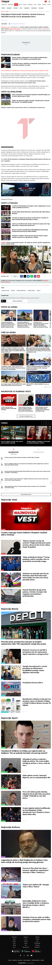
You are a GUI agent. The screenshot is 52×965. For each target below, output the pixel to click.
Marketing (14, 960)
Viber (2, 282)
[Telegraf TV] (31, 955)
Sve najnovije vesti (26, 494)
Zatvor (38, 290)
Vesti (2, 11)
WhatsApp (45, 280)
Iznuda (13, 290)
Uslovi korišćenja (45, 285)
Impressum (20, 960)
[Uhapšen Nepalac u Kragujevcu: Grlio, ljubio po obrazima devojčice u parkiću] (39, 432)
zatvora (44, 29)
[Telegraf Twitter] (24, 955)
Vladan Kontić (31, 290)
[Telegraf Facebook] (20, 955)
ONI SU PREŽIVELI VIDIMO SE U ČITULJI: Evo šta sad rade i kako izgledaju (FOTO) (24, 70)
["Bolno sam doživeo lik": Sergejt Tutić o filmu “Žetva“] (11, 891)
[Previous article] (1, 482)
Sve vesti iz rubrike (26, 416)
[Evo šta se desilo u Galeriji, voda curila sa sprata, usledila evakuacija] (13, 432)
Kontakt (42, 960)
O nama (9, 960)
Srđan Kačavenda (21, 290)
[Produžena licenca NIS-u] (11, 689)
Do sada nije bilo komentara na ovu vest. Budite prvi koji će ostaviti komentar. (20, 298)
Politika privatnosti (35, 960)
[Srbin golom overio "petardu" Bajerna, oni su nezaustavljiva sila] (11, 781)
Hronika (6, 11)
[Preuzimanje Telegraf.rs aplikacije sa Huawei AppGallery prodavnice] (36, 951)
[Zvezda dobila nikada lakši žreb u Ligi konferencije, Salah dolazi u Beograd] (6, 213)
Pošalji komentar (17, 301)
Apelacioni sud (5, 27)
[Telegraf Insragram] (27, 955)
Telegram (7, 282)
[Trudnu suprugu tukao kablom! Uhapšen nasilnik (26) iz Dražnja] (9, 400)
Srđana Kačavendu (14, 29)
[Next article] (51, 482)
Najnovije (9, 499)
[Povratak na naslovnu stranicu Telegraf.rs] (5, 2)
